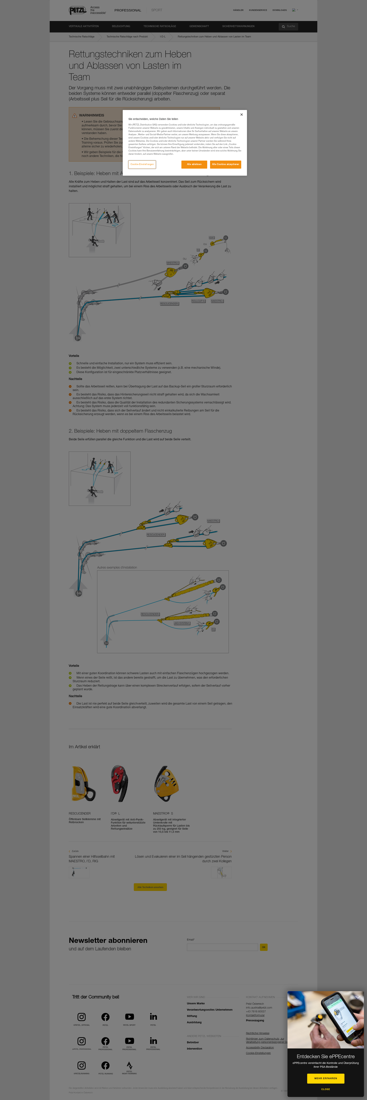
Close (325, 1089)
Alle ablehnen (194, 164)
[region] (185, 143)
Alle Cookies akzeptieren (225, 164)
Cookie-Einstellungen (142, 164)
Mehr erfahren (325, 1078)
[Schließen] (241, 114)
